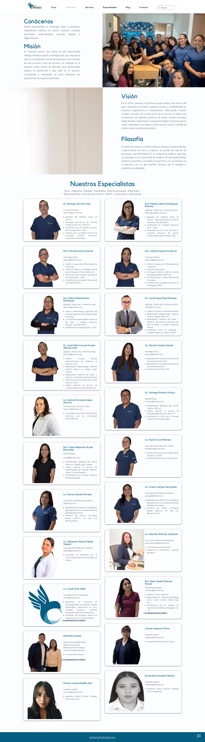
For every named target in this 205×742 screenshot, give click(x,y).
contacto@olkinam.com (154, 637)
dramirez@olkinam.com (72, 307)
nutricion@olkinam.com (73, 409)
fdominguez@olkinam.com (155, 213)
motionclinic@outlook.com (74, 650)
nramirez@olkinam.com (154, 590)
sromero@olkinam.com (154, 401)
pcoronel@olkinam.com (72, 354)
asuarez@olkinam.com (154, 354)
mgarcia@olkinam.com (72, 260)
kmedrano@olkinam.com (155, 448)
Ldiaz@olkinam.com (153, 307)
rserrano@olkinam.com (72, 212)
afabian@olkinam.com (72, 550)
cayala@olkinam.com (71, 457)
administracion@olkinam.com (157, 543)
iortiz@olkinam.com (71, 598)
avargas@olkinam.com (154, 496)
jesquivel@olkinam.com (154, 260)
